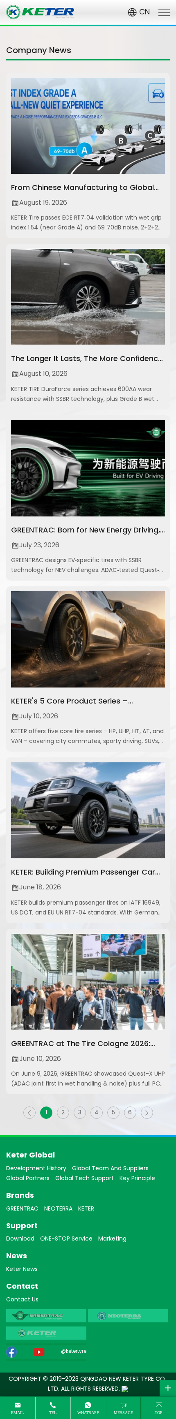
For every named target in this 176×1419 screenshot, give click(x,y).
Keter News (22, 1269)
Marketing (112, 1239)
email (17, 1412)
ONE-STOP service (66, 1239)
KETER (86, 1209)
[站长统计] (125, 1389)
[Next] (147, 1112)
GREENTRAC (22, 1209)
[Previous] (29, 1112)
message (123, 1412)
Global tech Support (84, 1178)
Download (20, 1239)
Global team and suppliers (110, 1169)
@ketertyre (73, 1351)
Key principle (137, 1178)
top (158, 1412)
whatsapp (88, 1412)
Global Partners (28, 1178)
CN (143, 13)
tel (52, 1412)
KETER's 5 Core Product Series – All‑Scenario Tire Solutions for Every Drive (85, 708)
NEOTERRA (58, 1209)
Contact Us (22, 1300)
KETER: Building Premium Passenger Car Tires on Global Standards (83, 879)
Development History (36, 1169)
